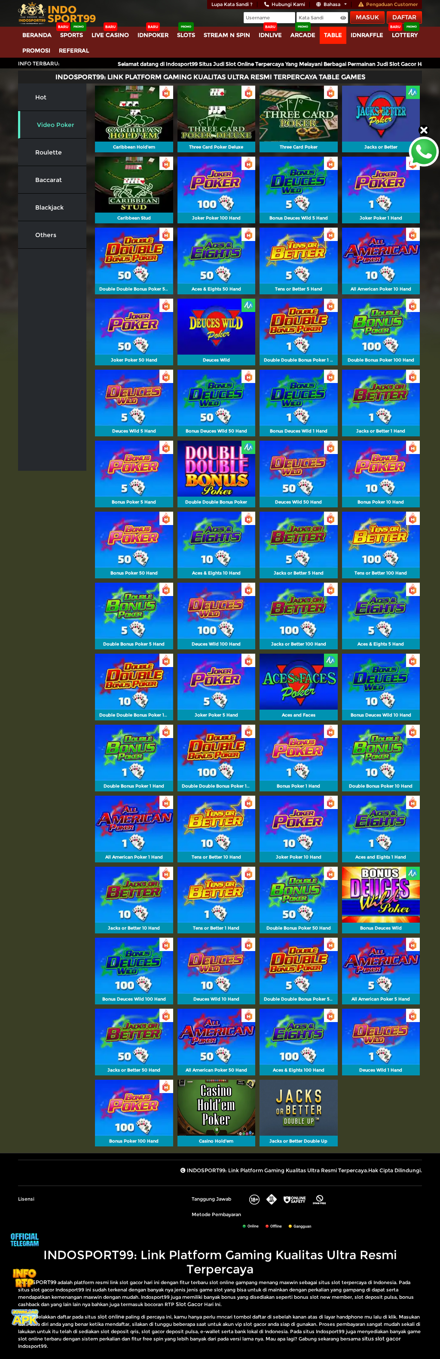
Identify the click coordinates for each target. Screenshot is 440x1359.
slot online (111, 1316)
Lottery (405, 34)
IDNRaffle (367, 34)
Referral (74, 50)
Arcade (302, 34)
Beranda (37, 34)
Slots (186, 34)
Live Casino (110, 34)
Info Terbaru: (39, 63)
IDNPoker (153, 34)
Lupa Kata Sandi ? (232, 4)
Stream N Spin (227, 34)
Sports (71, 34)
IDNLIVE (270, 34)
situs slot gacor (381, 1338)
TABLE (333, 34)
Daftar (404, 17)
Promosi (36, 50)
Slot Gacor (189, 1304)
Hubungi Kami (288, 4)
